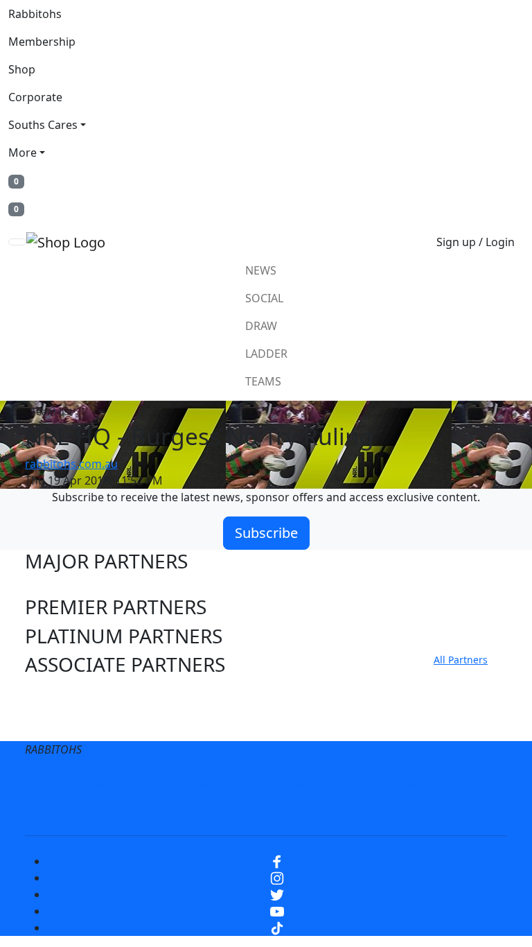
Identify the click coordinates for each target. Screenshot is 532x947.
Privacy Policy (217, 782)
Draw (261, 325)
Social (264, 298)
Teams (263, 381)
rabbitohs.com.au (71, 463)
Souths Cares (43, 124)
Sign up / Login (475, 242)
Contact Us (413, 782)
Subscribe (266, 532)
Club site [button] (64, 694)
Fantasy (365, 810)
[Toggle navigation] (17, 241)
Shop (21, 69)
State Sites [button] (71, 724)
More (22, 152)
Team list (52, 411)
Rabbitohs (35, 13)
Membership (42, 41)
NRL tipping (292, 810)
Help (350, 782)
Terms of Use (125, 782)
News (260, 270)
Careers (295, 782)
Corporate (35, 97)
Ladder (266, 353)
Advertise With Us (193, 810)
